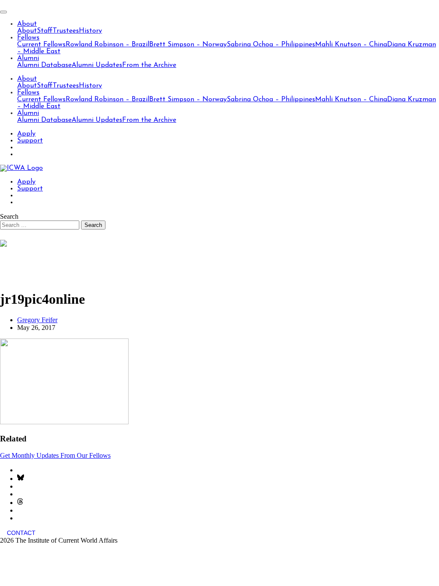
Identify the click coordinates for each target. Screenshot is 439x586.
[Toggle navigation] (3, 12)
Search (9, 216)
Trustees (66, 30)
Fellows (28, 37)
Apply (26, 133)
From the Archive (149, 65)
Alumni (28, 58)
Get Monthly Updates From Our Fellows (55, 455)
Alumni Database (44, 65)
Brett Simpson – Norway (188, 44)
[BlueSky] (20, 478)
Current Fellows (41, 44)
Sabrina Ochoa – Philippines (271, 44)
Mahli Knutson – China (351, 44)
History (90, 30)
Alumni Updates (97, 65)
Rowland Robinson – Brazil (107, 44)
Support (30, 140)
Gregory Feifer (37, 319)
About (27, 24)
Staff (45, 30)
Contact (21, 532)
